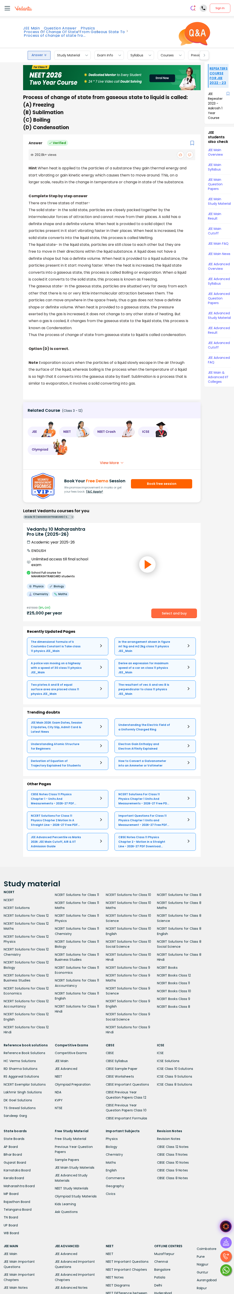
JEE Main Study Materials (75, 1167)
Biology (111, 1146)
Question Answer (60, 28)
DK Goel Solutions (18, 1100)
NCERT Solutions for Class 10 (128, 894)
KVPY (59, 1100)
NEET (58, 1076)
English (111, 1170)
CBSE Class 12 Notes (173, 1146)
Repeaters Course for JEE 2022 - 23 (219, 75)
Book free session (161, 483)
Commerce (115, 1178)
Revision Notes (169, 1139)
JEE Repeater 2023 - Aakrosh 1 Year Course (215, 106)
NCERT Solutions (17, 908)
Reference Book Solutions (24, 1053)
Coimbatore (207, 1249)
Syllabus (136, 55)
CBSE (110, 1053)
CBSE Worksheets (120, 1076)
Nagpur (202, 1264)
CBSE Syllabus (117, 1061)
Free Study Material (70, 1139)
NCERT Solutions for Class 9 (128, 967)
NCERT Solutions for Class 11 (77, 894)
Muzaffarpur (164, 1254)
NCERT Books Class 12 (174, 975)
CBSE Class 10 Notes (173, 1162)
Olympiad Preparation (73, 1084)
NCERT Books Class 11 (173, 983)
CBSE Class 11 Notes (172, 1154)
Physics (88, 28)
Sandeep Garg (15, 1115)
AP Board (11, 1146)
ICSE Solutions (168, 1061)
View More (109, 462)
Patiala (159, 1277)
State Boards (14, 1139)
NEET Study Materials (71, 1188)
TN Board (11, 1217)
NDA (58, 1092)
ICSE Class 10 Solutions (175, 1068)
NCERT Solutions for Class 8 (179, 894)
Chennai (161, 1261)
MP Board (11, 1194)
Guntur (202, 1272)
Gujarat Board (15, 1162)
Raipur (202, 1288)
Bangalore (162, 1269)
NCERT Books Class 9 (173, 999)
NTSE (59, 1108)
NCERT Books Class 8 (173, 1006)
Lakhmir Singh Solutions (23, 1092)
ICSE (160, 1053)
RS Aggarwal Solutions (21, 1076)
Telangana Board (18, 1209)
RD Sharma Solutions (20, 1068)
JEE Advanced (66, 1068)
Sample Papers (67, 1160)
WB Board (11, 1233)
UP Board (11, 1225)
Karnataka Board (17, 1170)
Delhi (158, 1285)
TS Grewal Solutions (20, 1108)
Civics (110, 1194)
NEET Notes (115, 1277)
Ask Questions (66, 1212)
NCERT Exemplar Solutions (25, 1084)
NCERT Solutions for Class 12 (26, 915)
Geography (115, 1186)
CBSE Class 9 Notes (172, 1170)
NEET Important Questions (127, 1261)
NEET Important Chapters (126, 1269)
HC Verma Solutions (20, 1061)
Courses (167, 55)
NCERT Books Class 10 (174, 991)
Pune (201, 1256)
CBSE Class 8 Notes (172, 1178)
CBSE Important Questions (127, 1084)
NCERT (9, 900)
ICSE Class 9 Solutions (174, 1076)
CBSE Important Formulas (126, 1118)
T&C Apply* (94, 491)
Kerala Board (14, 1178)
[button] (42, 432)
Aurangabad (207, 1280)
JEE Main (31, 28)
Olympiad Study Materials (76, 1196)
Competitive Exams (71, 1053)
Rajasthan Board (17, 1202)
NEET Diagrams (118, 1285)
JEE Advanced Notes (71, 1287)
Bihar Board (13, 1154)
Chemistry (114, 1154)
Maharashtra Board (19, 1186)
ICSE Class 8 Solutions (174, 1084)
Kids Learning (65, 1204)
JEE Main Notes (16, 1287)
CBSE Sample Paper (121, 1068)
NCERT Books (167, 967)
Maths (111, 1162)
